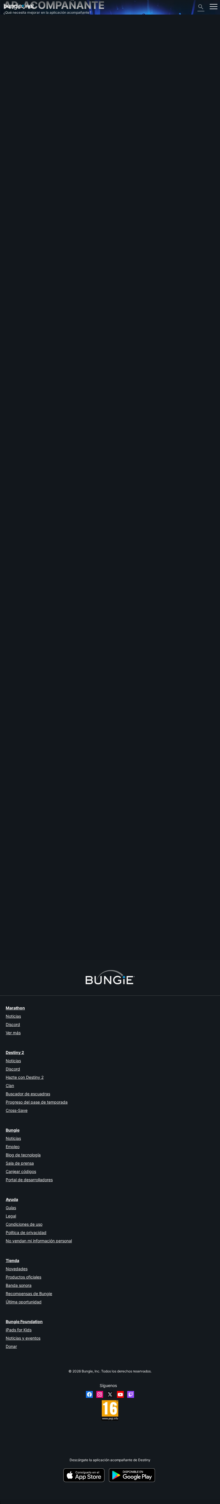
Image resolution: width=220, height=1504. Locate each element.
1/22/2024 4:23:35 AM (42, 708)
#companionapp (16, 432)
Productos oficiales (23, 1277)
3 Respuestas (17, 958)
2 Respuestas (17, 699)
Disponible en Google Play (133, 1475)
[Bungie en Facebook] (89, 1394)
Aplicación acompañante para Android (36, 83)
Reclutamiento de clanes (26, 105)
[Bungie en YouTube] (120, 1394)
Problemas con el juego (25, 66)
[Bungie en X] (110, 1394)
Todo (10, 23)
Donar (11, 1346)
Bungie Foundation (24, 1321)
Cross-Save (17, 1110)
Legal (11, 1215)
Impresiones (15, 32)
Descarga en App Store (85, 1475)
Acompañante (17, 100)
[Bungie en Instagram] (99, 1394)
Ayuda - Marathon (20, 118)
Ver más (13, 1032)
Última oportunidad (24, 1301)
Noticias (13, 1016)
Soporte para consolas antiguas (31, 96)
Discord (13, 1024)
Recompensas (17, 36)
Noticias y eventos (23, 1338)
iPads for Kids (19, 1329)
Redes (11, 58)
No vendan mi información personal (39, 1240)
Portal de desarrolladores (29, 1179)
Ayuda (11, 49)
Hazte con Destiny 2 (25, 1077)
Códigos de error (19, 53)
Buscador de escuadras (28, 1093)
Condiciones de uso (24, 1224)
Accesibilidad (17, 70)
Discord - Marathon (22, 122)
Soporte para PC (19, 88)
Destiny (18, 6)
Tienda (12, 1260)
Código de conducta (21, 128)
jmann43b (11, 930)
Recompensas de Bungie (29, 1293)
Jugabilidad (15, 45)
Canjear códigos (21, 1171)
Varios (11, 113)
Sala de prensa (20, 1163)
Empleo (12, 1146)
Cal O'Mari (11, 402)
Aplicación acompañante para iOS (33, 79)
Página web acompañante (27, 75)
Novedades (17, 1268)
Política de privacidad (26, 1232)
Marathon (15, 1007)
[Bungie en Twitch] (130, 1394)
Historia (12, 41)
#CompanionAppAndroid (78, 432)
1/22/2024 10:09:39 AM (43, 454)
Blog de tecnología (23, 1154)
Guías (11, 1207)
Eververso (14, 62)
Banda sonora (19, 1285)
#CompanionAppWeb (44, 432)
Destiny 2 (13, 28)
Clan (10, 1085)
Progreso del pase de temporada (37, 1102)
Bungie (12, 1130)
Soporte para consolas (24, 92)
